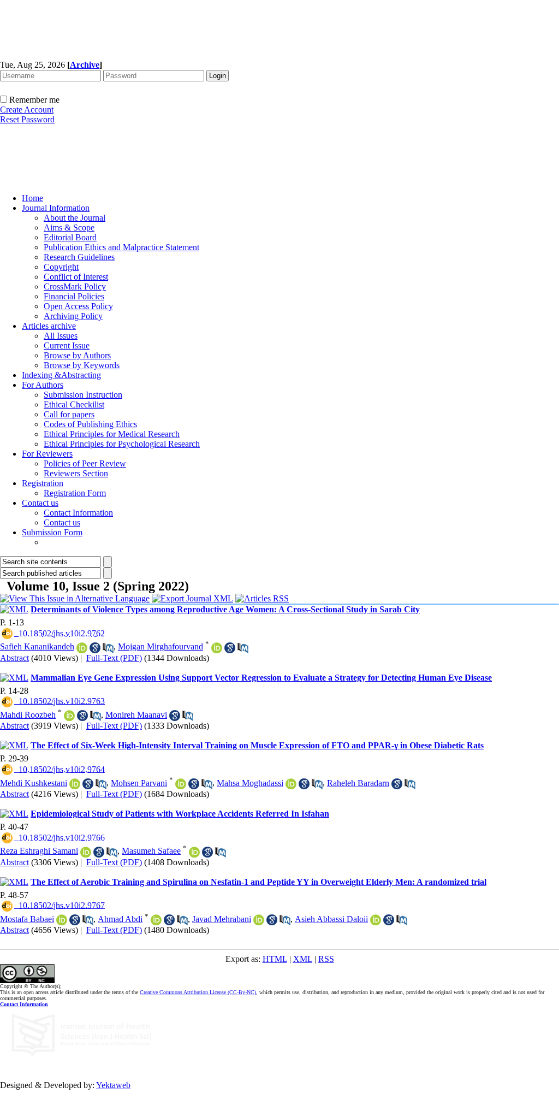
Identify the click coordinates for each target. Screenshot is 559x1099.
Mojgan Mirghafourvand (160, 646)
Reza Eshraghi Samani (39, 850)
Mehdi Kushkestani (33, 783)
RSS (326, 959)
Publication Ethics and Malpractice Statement (121, 247)
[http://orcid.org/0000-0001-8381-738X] (69, 715)
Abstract (14, 658)
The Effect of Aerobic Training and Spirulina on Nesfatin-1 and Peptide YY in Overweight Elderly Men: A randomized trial (258, 882)
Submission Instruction (83, 394)
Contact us (40, 502)
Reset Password (27, 119)
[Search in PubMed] (108, 647)
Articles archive (49, 325)
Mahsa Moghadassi (250, 783)
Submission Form (52, 532)
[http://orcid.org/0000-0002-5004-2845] (291, 783)
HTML (275, 959)
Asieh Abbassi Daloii (331, 919)
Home (32, 198)
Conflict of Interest (76, 276)
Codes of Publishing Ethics (90, 424)
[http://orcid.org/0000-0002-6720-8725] (85, 852)
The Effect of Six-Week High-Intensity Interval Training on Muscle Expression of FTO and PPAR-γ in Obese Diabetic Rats (257, 745)
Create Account (26, 109)
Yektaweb (113, 1085)
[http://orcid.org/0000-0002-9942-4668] (81, 647)
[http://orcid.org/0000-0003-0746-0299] (375, 919)
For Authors (42, 384)
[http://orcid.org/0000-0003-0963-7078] (180, 783)
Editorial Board (70, 237)
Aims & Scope (69, 227)
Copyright (61, 266)
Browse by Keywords (82, 365)
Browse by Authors (77, 355)
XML (302, 959)
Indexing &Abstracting (61, 375)
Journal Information (56, 207)
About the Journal (74, 217)
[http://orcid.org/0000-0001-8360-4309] (216, 647)
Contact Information (78, 512)
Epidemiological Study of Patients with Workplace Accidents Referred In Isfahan (180, 813)
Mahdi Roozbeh (28, 714)
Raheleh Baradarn (358, 783)
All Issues (61, 335)
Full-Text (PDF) (114, 658)
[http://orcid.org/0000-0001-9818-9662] (74, 783)
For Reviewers (47, 453)
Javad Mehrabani (221, 919)
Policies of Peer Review (85, 463)
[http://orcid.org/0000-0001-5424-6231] (61, 919)
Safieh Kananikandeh (37, 646)
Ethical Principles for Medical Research (112, 434)
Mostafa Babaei (27, 919)
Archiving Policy (73, 316)
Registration (42, 483)
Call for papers (69, 414)
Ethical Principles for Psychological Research (122, 443)
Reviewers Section (76, 473)
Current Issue (67, 345)
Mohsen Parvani (139, 783)
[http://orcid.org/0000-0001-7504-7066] (258, 919)
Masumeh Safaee (151, 850)
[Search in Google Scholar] (95, 647)
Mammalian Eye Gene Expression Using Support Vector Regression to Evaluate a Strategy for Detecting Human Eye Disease (261, 677)
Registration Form (75, 493)
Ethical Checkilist (74, 404)
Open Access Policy (78, 306)
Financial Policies (74, 296)
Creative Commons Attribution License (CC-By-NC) (198, 992)
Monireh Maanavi (136, 714)
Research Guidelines (79, 257)
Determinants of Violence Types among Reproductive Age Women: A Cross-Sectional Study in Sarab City (225, 609)
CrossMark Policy (75, 286)
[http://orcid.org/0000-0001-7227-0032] (194, 852)
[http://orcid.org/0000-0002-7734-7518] (156, 919)
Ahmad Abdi (120, 919)
